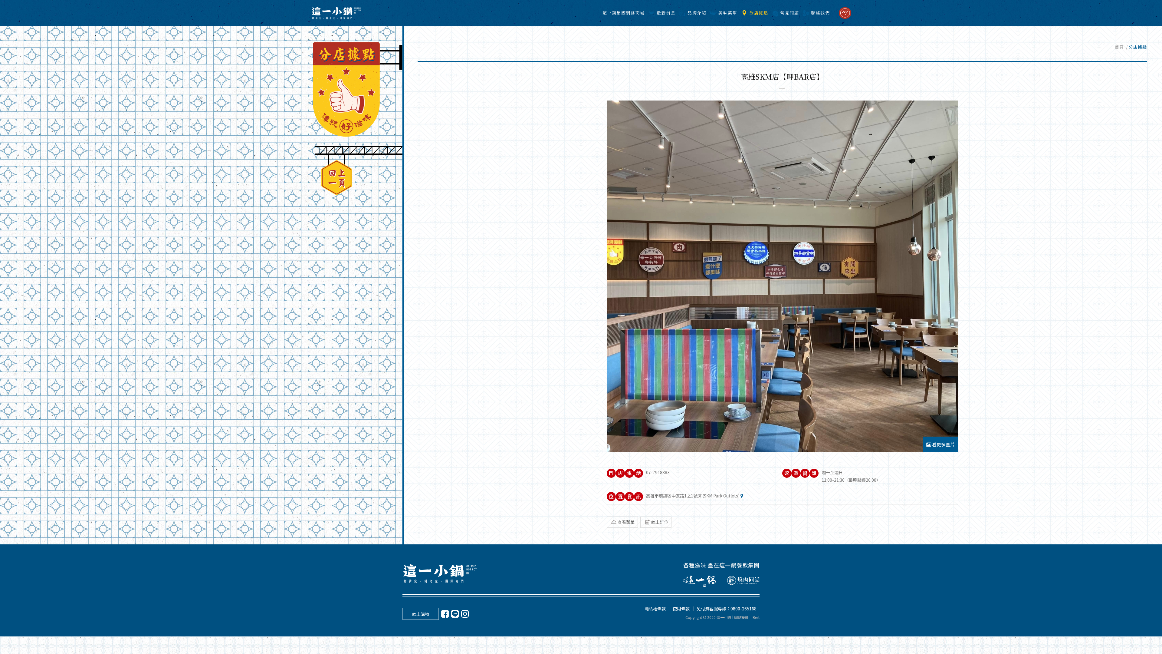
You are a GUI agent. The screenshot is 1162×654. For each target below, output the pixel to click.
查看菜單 (626, 522)
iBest (756, 617)
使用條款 (681, 609)
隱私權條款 (655, 609)
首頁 (1119, 47)
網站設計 (741, 617)
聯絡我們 (820, 13)
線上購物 (420, 614)
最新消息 (666, 13)
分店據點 (758, 13)
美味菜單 (727, 13)
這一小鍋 (336, 13)
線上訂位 (659, 522)
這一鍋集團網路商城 (623, 13)
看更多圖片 (943, 444)
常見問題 (789, 13)
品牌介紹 (697, 13)
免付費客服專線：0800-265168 (727, 609)
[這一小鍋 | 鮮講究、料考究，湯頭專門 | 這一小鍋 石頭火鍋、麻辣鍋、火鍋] (440, 573)
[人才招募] (845, 13)
